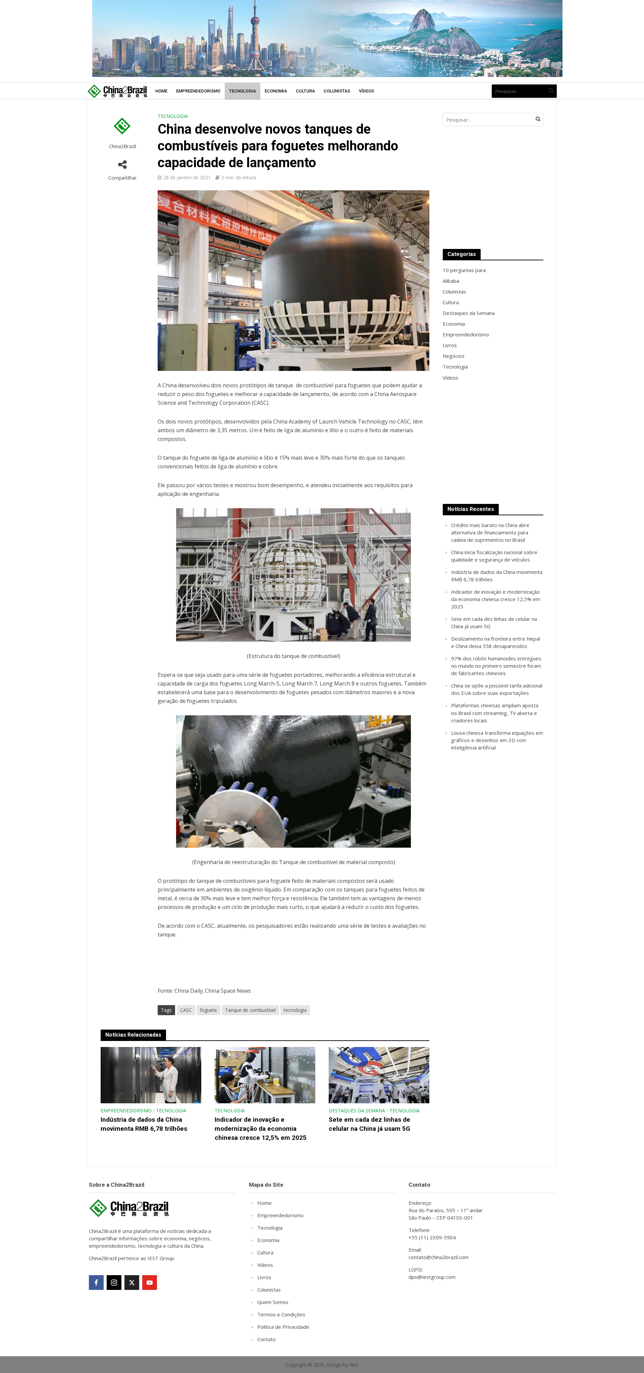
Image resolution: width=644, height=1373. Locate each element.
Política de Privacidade (283, 1326)
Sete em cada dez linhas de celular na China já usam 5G (369, 1124)
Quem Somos (272, 1302)
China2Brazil (122, 146)
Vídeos (366, 90)
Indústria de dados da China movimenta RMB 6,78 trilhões (144, 1124)
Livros (264, 1277)
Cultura (305, 90)
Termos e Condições (281, 1314)
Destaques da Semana (357, 1110)
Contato (266, 1339)
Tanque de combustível (250, 1010)
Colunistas (337, 90)
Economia (276, 90)
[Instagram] (114, 1282)
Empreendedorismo (198, 90)
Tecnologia (242, 90)
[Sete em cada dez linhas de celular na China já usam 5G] (379, 1074)
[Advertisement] (493, 188)
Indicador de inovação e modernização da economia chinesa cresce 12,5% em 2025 (261, 1128)
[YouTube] (149, 1282)
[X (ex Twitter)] (131, 1282)
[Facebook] (96, 1282)
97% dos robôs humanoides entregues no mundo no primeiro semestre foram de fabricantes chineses (496, 665)
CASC (186, 1010)
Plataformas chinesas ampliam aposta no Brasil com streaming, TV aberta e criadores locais (494, 712)
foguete (208, 1010)
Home (161, 90)
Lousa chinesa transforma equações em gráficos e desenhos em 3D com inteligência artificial (497, 740)
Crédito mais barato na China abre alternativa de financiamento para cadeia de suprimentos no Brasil (490, 532)
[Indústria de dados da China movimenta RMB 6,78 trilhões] (151, 1074)
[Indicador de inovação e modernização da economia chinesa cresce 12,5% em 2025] (265, 1074)
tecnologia (295, 1010)
